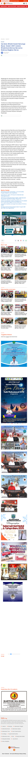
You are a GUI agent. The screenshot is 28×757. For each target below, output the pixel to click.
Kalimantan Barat (6, 728)
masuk (7, 336)
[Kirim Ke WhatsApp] (26, 241)
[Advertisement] (14, 23)
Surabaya (4, 733)
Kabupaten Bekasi (6, 738)
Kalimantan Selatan (16, 728)
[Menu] (2, 3)
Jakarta (4, 726)
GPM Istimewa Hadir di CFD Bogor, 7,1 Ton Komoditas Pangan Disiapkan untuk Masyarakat (12, 192)
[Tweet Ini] (18, 241)
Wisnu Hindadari (5, 741)
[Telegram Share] (23, 241)
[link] (14, 224)
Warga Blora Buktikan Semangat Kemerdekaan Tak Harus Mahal (14, 204)
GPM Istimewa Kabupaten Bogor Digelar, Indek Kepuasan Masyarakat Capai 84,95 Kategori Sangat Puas (13, 198)
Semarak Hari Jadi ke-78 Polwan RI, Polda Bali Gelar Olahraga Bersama (12, 195)
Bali (13, 736)
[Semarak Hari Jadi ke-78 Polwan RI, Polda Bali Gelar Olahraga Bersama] (21, 249)
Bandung (10, 726)
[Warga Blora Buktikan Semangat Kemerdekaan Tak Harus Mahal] (7, 276)
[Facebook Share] (16, 241)
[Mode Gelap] (24, 3)
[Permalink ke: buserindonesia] (2, 52)
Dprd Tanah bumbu (16, 731)
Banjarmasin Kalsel (20, 736)
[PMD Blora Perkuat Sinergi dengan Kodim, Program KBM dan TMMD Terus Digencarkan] (21, 276)
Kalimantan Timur (6, 731)
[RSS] (14, 750)
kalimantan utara (6, 736)
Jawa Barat (15, 738)
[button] (23, 222)
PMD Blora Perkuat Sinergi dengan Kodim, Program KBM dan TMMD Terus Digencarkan (13, 207)
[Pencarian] (26, 3)
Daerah (2, 41)
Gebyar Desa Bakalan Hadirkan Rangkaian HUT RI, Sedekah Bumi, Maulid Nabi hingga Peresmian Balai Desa (14, 201)
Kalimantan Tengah (19, 726)
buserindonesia (6, 52)
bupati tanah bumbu (13, 733)
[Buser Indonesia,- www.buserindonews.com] (8, 3)
